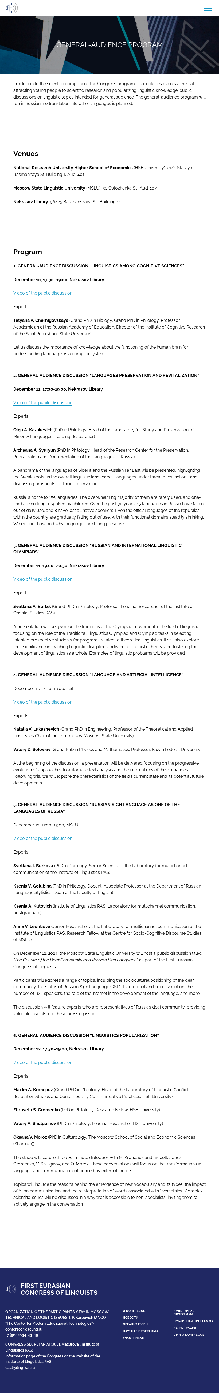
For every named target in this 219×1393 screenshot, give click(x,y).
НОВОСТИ (130, 1317)
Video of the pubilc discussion (42, 402)
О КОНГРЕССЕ (134, 1311)
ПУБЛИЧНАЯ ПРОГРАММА (193, 1321)
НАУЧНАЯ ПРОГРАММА (140, 1331)
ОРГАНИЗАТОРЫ (135, 1324)
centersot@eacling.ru (23, 1329)
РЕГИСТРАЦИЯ (185, 1328)
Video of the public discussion (42, 293)
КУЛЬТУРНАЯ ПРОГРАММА (184, 1312)
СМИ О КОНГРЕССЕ (189, 1335)
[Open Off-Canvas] (208, 8)
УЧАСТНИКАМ (134, 1338)
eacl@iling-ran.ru (20, 1367)
